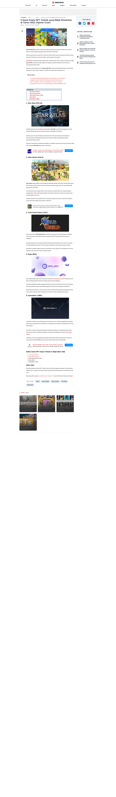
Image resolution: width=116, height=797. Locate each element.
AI (36, 5)
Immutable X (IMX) (34, 99)
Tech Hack (28, 5)
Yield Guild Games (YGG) (36, 95)
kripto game (30, 384)
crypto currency (55, 381)
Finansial (44, 5)
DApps (49, 376)
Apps (53, 5)
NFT (52, 376)
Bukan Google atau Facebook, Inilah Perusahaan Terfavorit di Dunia (88, 50)
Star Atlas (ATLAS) (35, 91)
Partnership (73, 5)
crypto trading (45, 381)
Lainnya (83, 5)
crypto (37, 381)
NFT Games (64, 381)
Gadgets (62, 5)
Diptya (22, 25)
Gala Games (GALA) (35, 93)
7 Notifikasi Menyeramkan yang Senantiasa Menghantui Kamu (87, 56)
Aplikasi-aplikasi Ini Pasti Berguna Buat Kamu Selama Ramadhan (87, 43)
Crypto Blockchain (42, 376)
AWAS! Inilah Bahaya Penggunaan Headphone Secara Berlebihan (86, 36)
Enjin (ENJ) (33, 97)
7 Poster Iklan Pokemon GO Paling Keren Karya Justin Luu (87, 62)
